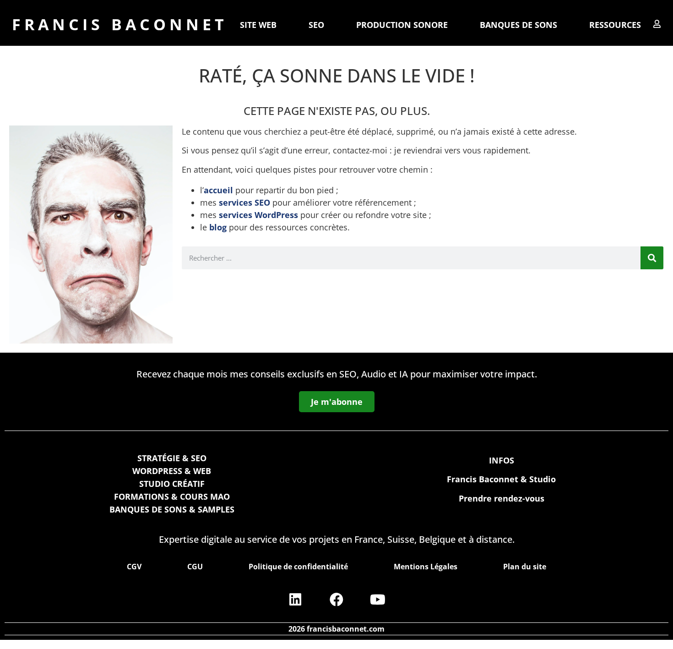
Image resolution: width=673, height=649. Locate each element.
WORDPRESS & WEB (171, 470)
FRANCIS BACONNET (120, 24)
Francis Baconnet (482, 479)
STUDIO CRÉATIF (172, 483)
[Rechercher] (651, 257)
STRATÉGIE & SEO (171, 458)
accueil (218, 190)
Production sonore (402, 24)
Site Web (258, 24)
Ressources (615, 24)
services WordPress (258, 214)
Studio (542, 479)
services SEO (244, 202)
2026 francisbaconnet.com (336, 629)
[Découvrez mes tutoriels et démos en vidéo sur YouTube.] (377, 599)
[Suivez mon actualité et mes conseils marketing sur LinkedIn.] (295, 599)
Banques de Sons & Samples (171, 509)
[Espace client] (657, 24)
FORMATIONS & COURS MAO (172, 496)
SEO (316, 24)
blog (218, 227)
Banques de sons (518, 24)
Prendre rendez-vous (501, 498)
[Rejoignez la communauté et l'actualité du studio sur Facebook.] (336, 599)
